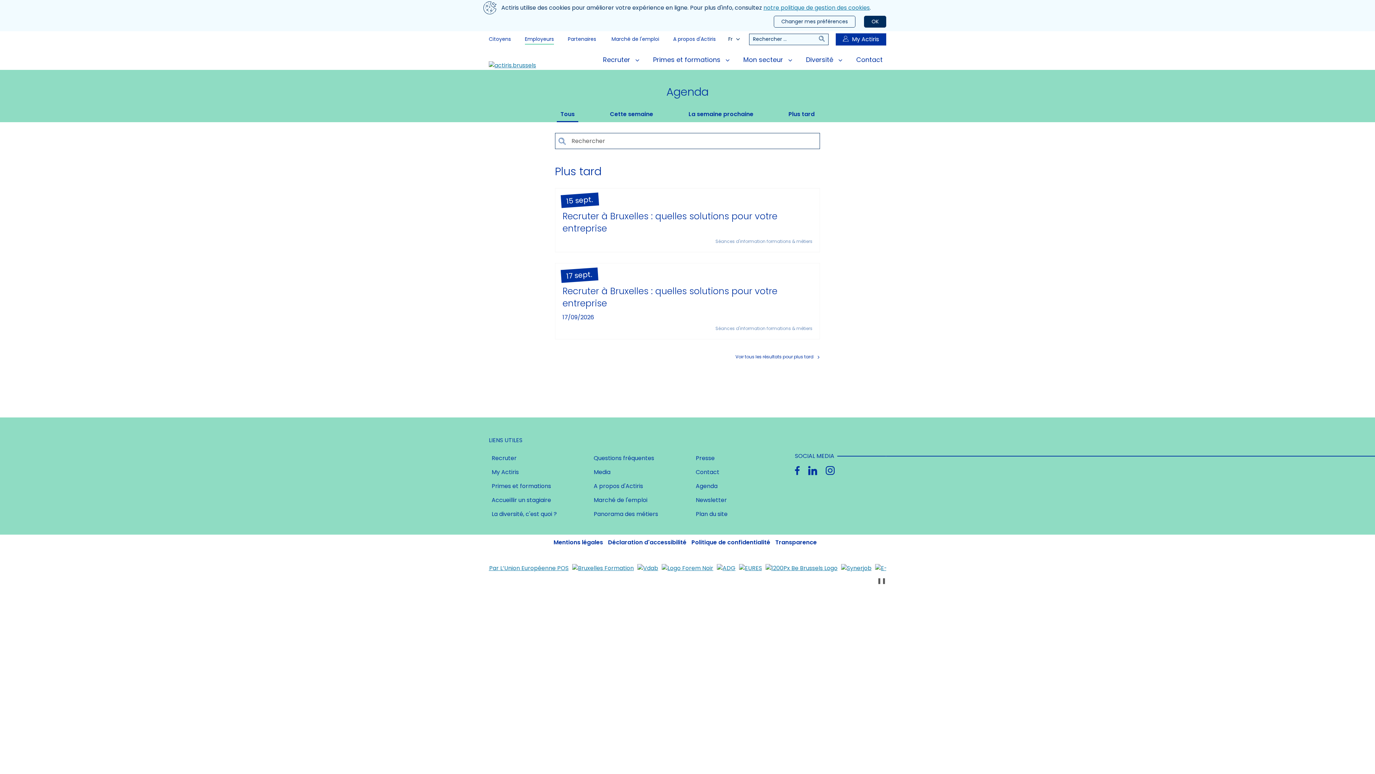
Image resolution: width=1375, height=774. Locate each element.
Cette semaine (631, 114)
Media (602, 472)
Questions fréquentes (624, 458)
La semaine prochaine (721, 114)
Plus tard (801, 114)
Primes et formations (687, 59)
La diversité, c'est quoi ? (524, 514)
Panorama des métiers (626, 514)
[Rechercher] (823, 39)
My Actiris (865, 39)
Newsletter (711, 500)
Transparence (796, 542)
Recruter (617, 59)
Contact (869, 59)
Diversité (820, 59)
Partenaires (582, 39)
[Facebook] (797, 470)
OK (875, 21)
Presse (705, 458)
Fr (730, 39)
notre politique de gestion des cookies (816, 8)
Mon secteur (764, 59)
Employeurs (539, 39)
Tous (567, 114)
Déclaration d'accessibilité (647, 542)
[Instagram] (830, 470)
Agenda (707, 486)
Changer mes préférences (814, 21)
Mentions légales (578, 542)
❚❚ (881, 581)
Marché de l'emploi (635, 39)
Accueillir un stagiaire (521, 500)
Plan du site (712, 514)
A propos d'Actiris (694, 39)
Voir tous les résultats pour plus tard (774, 357)
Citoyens (500, 39)
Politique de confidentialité (730, 542)
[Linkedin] (812, 470)
